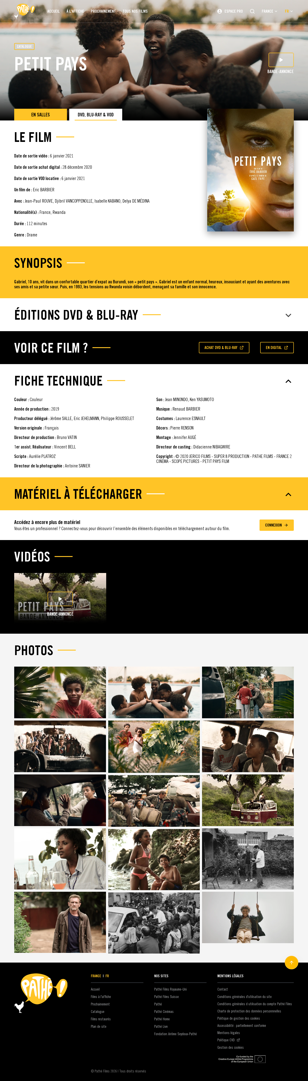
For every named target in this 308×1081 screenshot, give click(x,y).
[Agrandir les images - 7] (60, 800)
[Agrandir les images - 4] (60, 746)
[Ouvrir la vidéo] (60, 599)
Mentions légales (228, 1033)
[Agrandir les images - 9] (248, 800)
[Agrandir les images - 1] (60, 692)
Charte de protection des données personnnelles (249, 1011)
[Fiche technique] (154, 381)
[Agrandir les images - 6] (248, 746)
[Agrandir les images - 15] (248, 917)
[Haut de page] (291, 962)
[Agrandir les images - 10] (60, 858)
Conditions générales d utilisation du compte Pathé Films (254, 1004)
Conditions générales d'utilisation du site (244, 997)
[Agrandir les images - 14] (154, 923)
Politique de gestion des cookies (238, 1018)
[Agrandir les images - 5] (154, 747)
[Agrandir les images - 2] (154, 692)
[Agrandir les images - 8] (154, 801)
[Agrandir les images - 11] (154, 859)
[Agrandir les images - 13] (60, 922)
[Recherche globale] (252, 11)
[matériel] (154, 494)
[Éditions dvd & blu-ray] (154, 315)
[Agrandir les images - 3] (248, 692)
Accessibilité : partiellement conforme (241, 1025)
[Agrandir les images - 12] (248, 858)
